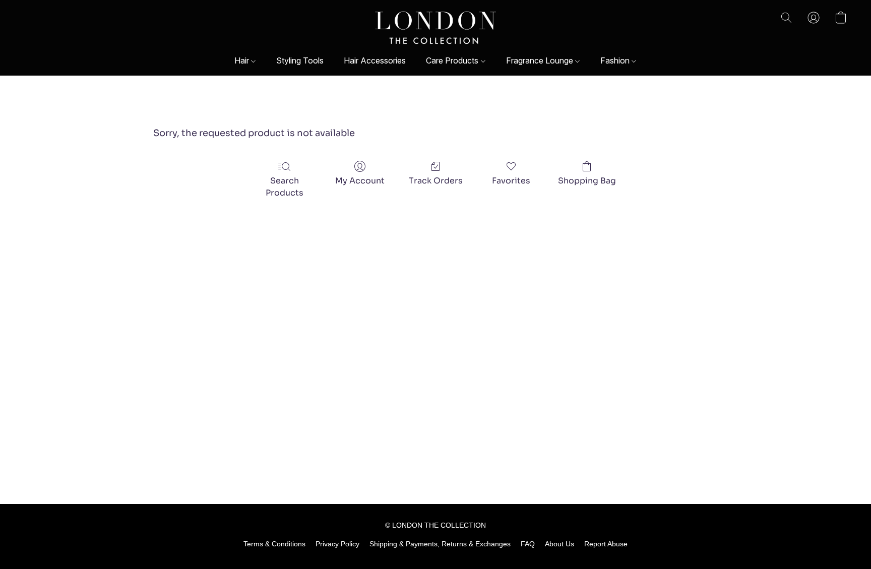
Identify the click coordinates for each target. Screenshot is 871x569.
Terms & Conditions (274, 544)
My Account (360, 180)
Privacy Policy (337, 544)
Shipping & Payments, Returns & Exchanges (440, 544)
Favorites (511, 180)
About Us (559, 544)
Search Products (284, 186)
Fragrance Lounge (540, 60)
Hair (242, 60)
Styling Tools (300, 60)
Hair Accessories (375, 60)
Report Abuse (606, 544)
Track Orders (436, 180)
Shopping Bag (587, 180)
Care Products (453, 60)
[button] (435, 28)
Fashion (616, 60)
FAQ (528, 544)
